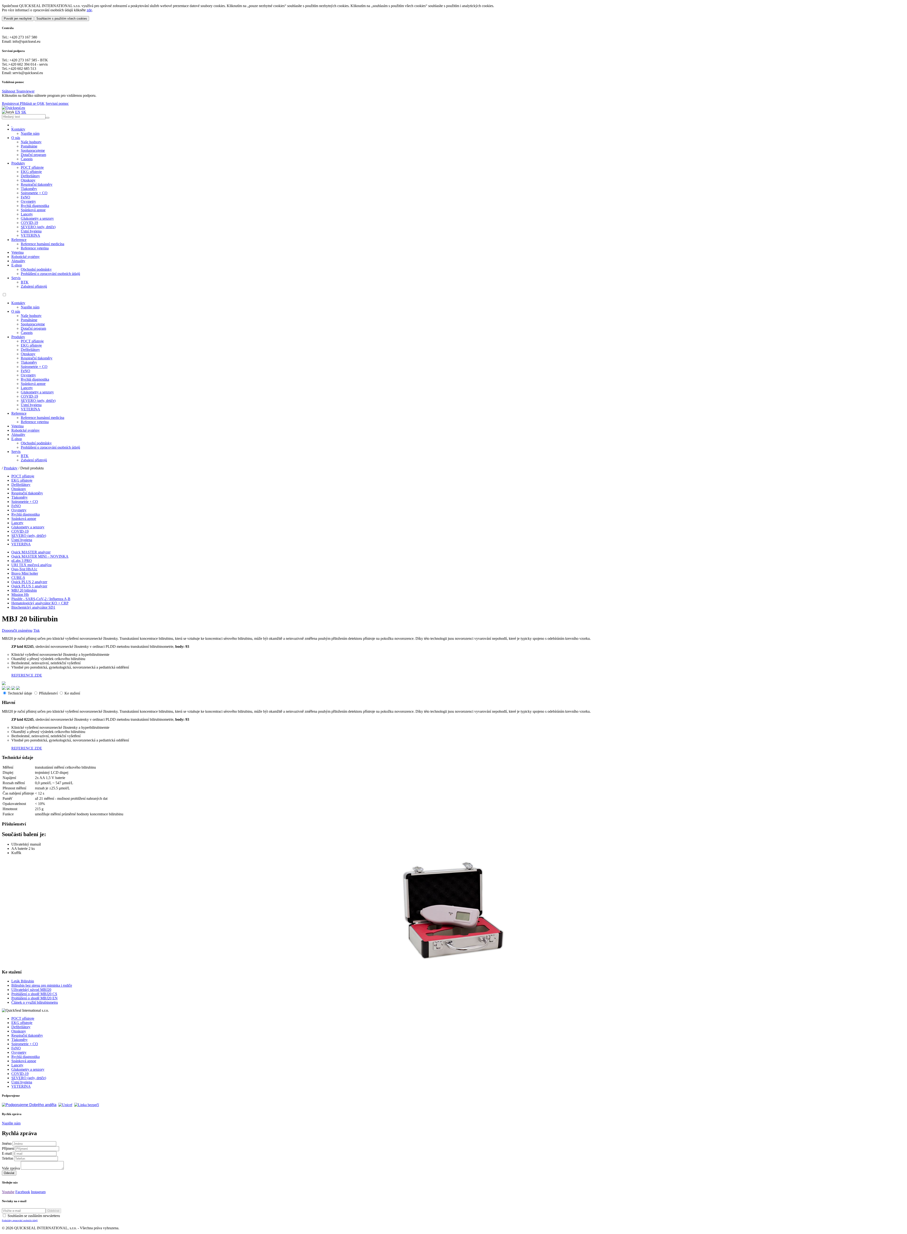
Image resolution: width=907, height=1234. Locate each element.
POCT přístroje (32, 167)
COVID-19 (29, 223)
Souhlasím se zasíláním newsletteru (31, 1218)
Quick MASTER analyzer (31, 552)
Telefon (7, 1158)
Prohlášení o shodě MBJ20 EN (34, 998)
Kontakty (18, 129)
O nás (15, 138)
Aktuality (18, 261)
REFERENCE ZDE (26, 675)
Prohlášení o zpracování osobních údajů (50, 274)
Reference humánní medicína (42, 244)
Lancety (27, 214)
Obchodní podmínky (36, 269)
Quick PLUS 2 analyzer (29, 582)
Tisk (36, 630)
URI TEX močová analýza (31, 565)
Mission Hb (20, 595)
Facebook (22, 1192)
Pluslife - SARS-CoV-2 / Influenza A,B (40, 599)
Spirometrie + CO (34, 193)
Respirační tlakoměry (36, 184)
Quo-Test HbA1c (24, 569)
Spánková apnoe (33, 210)
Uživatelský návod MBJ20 (31, 990)
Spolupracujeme (33, 150)
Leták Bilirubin (22, 981)
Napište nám (30, 133)
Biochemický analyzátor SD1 (33, 607)
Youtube (8, 1192)
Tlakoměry (29, 189)
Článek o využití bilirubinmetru (34, 1002)
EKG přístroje (31, 172)
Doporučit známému (17, 630)
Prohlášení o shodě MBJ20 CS (34, 994)
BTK (25, 282)
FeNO (25, 197)
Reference (18, 240)
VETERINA (30, 235)
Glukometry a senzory (37, 218)
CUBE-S (18, 578)
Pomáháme (29, 146)
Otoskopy (28, 180)
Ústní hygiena (31, 231)
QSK (41, 103)
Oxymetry (28, 201)
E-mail (7, 1153)
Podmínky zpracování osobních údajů (20, 1220)
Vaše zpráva (11, 1168)
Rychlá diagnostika (35, 206)
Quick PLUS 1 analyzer (29, 586)
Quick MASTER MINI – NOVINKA (39, 556)
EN (17, 112)
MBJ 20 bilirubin (24, 590)
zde (89, 10)
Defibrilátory (30, 176)
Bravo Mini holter (24, 573)
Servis (16, 278)
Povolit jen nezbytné (18, 18)
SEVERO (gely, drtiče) (38, 227)
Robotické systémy (25, 257)
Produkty (18, 163)
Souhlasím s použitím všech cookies (61, 18)
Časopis (27, 159)
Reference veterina (35, 248)
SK (23, 112)
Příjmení (8, 1148)
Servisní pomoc (57, 103)
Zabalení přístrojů (34, 286)
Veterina (17, 252)
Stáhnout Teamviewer (18, 91)
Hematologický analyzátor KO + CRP (39, 603)
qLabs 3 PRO (21, 561)
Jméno (7, 1143)
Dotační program (33, 155)
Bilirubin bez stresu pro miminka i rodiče (41, 985)
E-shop (16, 265)
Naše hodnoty (31, 142)
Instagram (38, 1192)
